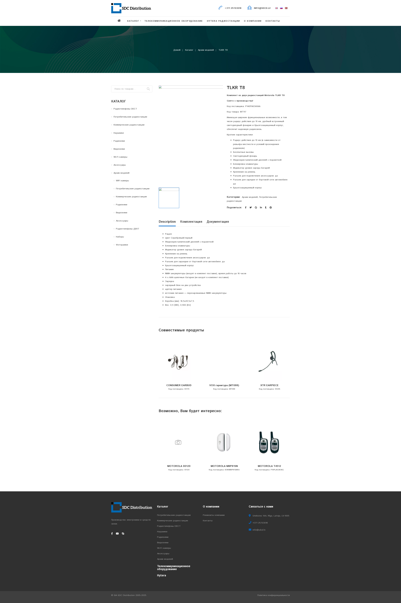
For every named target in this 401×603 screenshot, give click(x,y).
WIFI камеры (122, 180)
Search (148, 89)
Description (167, 222)
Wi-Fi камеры (120, 157)
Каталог (133, 21)
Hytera (161, 576)
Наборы (120, 236)
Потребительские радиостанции (130, 116)
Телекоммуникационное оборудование (173, 21)
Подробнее (178, 381)
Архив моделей (206, 50)
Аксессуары (120, 165)
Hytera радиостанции (223, 21)
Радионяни (119, 141)
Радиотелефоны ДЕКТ (127, 228)
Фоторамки (122, 244)
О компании (252, 21)
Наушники (119, 133)
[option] (191, 134)
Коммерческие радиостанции (129, 124)
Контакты (273, 21)
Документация (218, 222)
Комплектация (191, 222)
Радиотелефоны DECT (125, 108)
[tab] (168, 222)
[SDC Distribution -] (131, 8)
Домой (176, 50)
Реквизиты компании (214, 515)
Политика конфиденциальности (273, 595)
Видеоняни (119, 149)
